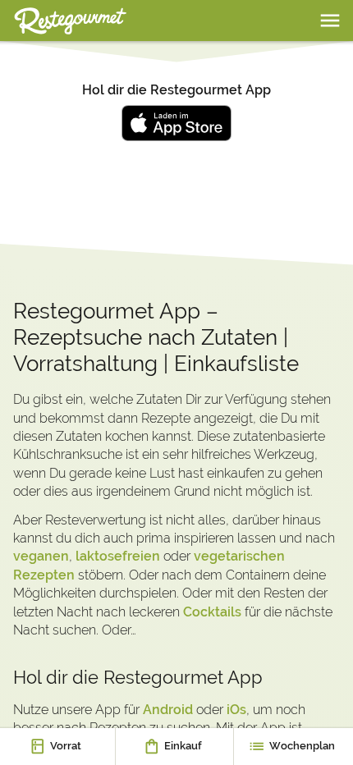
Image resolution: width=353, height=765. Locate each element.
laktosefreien (118, 556)
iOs (236, 709)
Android (168, 709)
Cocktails (212, 612)
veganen (41, 556)
